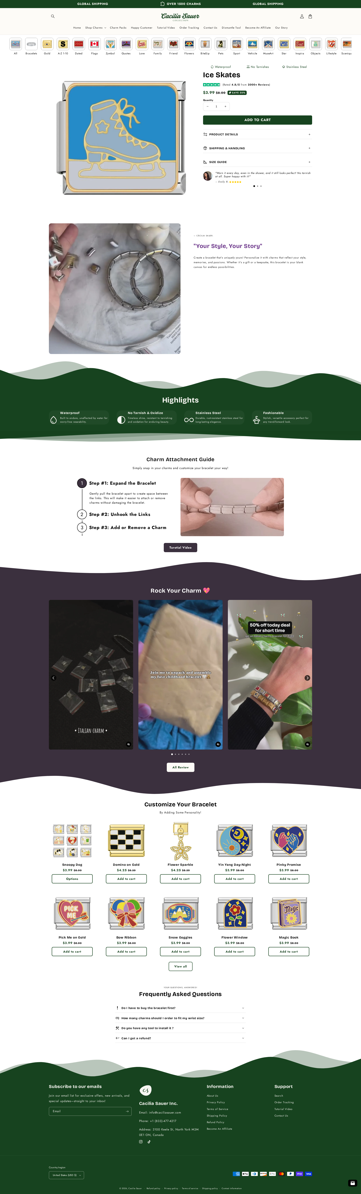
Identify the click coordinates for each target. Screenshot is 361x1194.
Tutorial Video (284, 1109)
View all (180, 966)
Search (279, 1096)
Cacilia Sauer (135, 1188)
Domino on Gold (126, 865)
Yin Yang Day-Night (234, 865)
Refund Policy (215, 1122)
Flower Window (234, 937)
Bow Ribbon (126, 937)
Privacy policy (171, 1188)
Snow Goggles (180, 937)
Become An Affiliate (219, 1129)
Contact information (232, 1188)
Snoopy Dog (72, 865)
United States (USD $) (65, 1175)
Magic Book (289, 937)
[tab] (254, 186)
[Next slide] (307, 678)
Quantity (208, 100)
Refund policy (153, 1188)
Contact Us (281, 1115)
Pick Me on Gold (72, 937)
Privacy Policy (216, 1102)
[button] (53, 16)
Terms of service (190, 1188)
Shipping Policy (217, 1115)
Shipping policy (210, 1188)
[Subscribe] (127, 1111)
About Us (212, 1096)
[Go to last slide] (53, 678)
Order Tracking (284, 1102)
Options (72, 879)
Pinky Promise (289, 865)
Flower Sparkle (180, 865)
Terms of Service (217, 1109)
